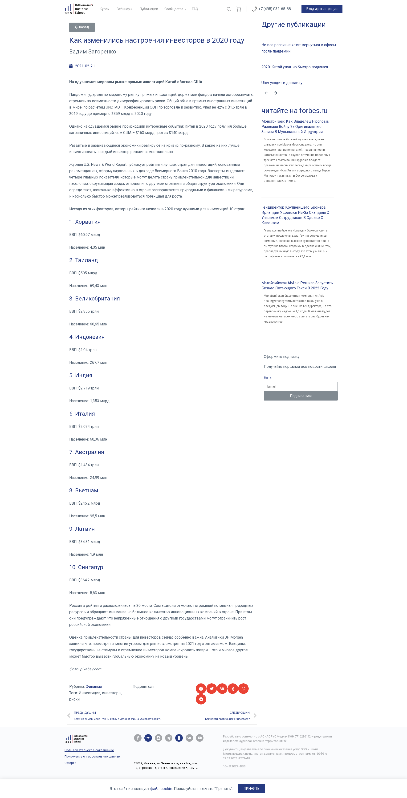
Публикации (149, 9)
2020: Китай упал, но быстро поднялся (294, 67)
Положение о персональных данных (93, 756)
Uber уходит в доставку (281, 83)
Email (268, 377)
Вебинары (124, 9)
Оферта (70, 763)
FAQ (195, 9)
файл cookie (161, 788)
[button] (82, 27)
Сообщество (173, 9)
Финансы (94, 686)
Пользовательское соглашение (89, 750)
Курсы (104, 9)
